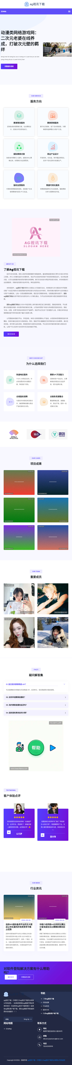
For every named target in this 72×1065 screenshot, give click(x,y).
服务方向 (46, 1010)
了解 (48, 999)
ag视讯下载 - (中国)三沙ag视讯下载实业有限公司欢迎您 (46, 1060)
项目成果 (46, 1002)
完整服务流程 (9, 66)
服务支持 (11, 977)
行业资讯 (46, 1006)
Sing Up (26, 1019)
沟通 (50, 1013)
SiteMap (9, 1029)
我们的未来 (11, 334)
